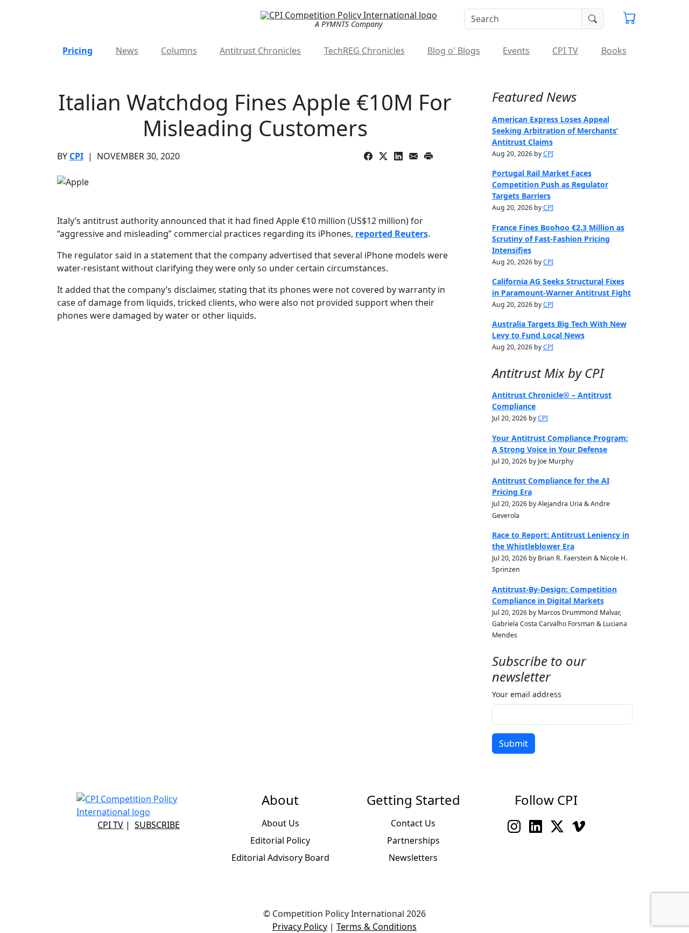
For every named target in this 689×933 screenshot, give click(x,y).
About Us (280, 823)
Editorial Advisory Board (280, 858)
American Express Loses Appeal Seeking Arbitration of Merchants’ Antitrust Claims (555, 130)
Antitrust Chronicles (260, 51)
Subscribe (157, 825)
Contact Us (413, 823)
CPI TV (565, 51)
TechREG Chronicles (364, 51)
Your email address (526, 694)
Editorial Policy (280, 840)
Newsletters (413, 858)
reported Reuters (391, 234)
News (127, 51)
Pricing (77, 51)
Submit (513, 743)
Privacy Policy (299, 926)
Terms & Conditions (376, 926)
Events (516, 51)
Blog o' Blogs (453, 51)
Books (614, 51)
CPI (76, 156)
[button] (629, 19)
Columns (179, 51)
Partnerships (413, 840)
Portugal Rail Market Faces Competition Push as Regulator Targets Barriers (550, 184)
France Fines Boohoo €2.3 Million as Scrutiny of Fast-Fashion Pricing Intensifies (558, 238)
